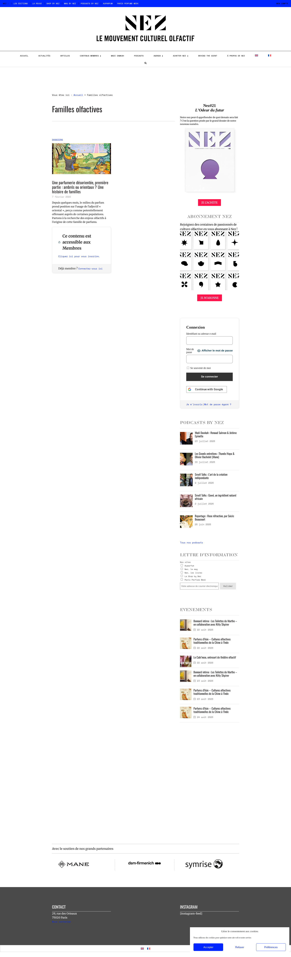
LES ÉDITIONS (20, 3)
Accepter (208, 947)
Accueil (78, 95)
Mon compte (282, 3)
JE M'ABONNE (210, 298)
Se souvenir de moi (200, 368)
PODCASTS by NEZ (89, 3)
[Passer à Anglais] (256, 55)
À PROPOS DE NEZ (236, 55)
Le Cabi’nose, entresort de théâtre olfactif (214, 657)
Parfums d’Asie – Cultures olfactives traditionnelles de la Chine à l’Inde (212, 641)
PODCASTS (138, 55)
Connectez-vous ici (90, 268)
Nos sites (185, 562)
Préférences (271, 947)
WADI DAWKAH (117, 55)
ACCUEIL (24, 55)
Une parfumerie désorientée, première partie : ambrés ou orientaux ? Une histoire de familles (80, 187)
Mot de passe (190, 351)
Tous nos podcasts (191, 542)
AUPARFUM (107, 3)
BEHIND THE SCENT (207, 55)
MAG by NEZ (70, 3)
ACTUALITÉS (44, 55)
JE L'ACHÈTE (209, 202)
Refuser (239, 947)
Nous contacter (61, 921)
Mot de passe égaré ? (217, 404)
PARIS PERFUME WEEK (127, 3)
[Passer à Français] (149, 948)
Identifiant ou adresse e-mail (201, 333)
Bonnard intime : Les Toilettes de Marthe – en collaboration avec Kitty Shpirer (215, 622)
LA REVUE (37, 3)
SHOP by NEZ (52, 3)
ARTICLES (65, 55)
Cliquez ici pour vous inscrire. (79, 256)
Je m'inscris (194, 404)
